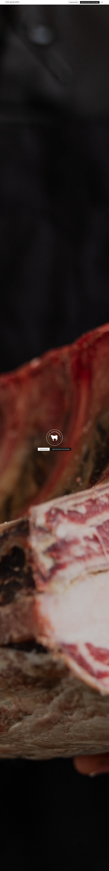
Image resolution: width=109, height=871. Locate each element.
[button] (102, 2)
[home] (12, 2)
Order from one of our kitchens (89, 2)
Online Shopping (73, 2)
